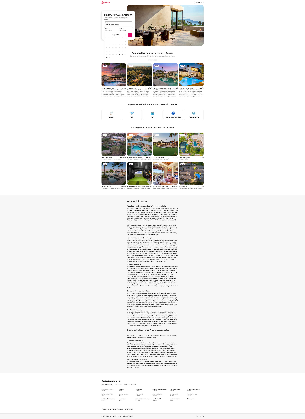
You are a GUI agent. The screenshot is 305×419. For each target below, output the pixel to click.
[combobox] (118, 25)
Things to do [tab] (118, 384)
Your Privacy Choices (128, 416)
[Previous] (149, 60)
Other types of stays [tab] (107, 384)
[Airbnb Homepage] (106, 2)
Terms (119, 416)
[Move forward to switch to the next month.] (125, 34)
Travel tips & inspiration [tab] (130, 384)
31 (109, 57)
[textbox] (111, 30)
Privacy (114, 416)
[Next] (155, 60)
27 (119, 54)
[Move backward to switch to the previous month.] (106, 34)
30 (106, 57)
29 (125, 54)
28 (122, 54)
